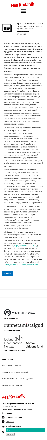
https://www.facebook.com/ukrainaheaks (21, 265)
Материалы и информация (12, 385)
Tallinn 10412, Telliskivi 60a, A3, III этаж (17, 410)
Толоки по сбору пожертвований (15, 372)
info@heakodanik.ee (14, 417)
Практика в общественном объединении (17, 379)
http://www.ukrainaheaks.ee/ (25, 245)
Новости (7, 273)
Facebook (10, 422)
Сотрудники (7, 413)
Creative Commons (13, 426)
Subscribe (10, 434)
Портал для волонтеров (11, 365)
